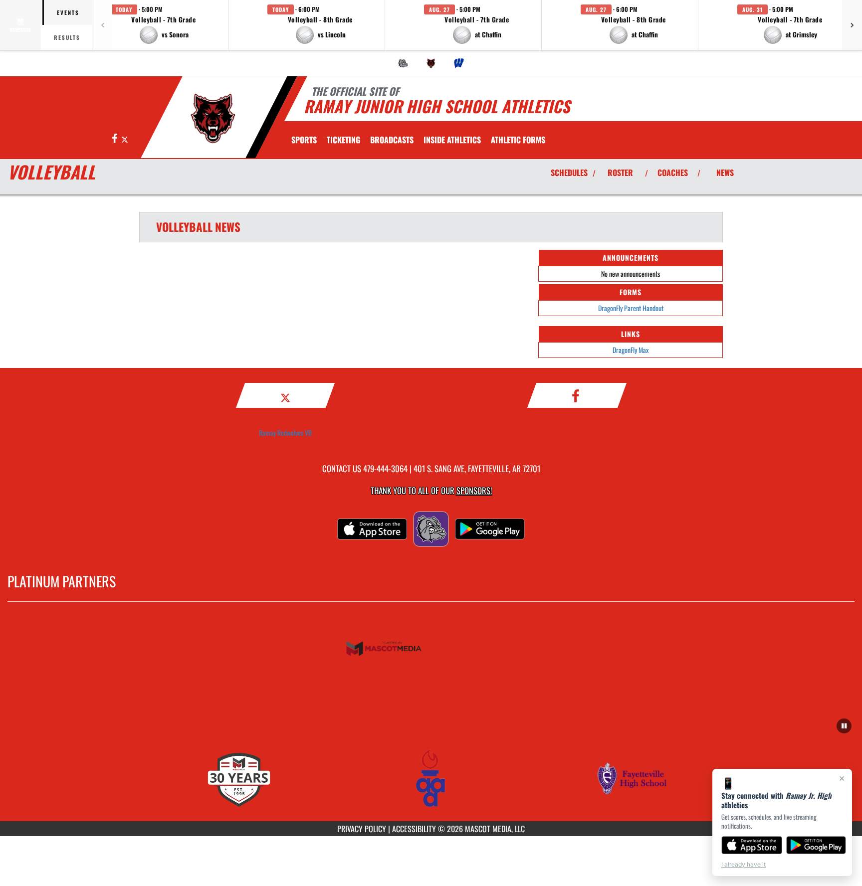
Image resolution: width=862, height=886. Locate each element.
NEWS (725, 172)
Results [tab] (67, 37)
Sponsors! (474, 490)
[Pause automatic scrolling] (844, 725)
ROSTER (620, 172)
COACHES (672, 172)
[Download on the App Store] (751, 845)
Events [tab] (68, 12)
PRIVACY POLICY (361, 829)
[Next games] (852, 25)
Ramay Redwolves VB (285, 432)
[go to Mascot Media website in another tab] (431, 649)
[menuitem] (403, 63)
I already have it (743, 864)
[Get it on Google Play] (816, 845)
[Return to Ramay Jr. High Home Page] (213, 118)
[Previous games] (102, 25)
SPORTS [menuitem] (304, 140)
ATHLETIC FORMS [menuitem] (518, 140)
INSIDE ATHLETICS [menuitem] (452, 140)
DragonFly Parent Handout (630, 308)
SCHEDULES (569, 172)
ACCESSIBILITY (414, 829)
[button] (163, 25)
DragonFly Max (630, 350)
